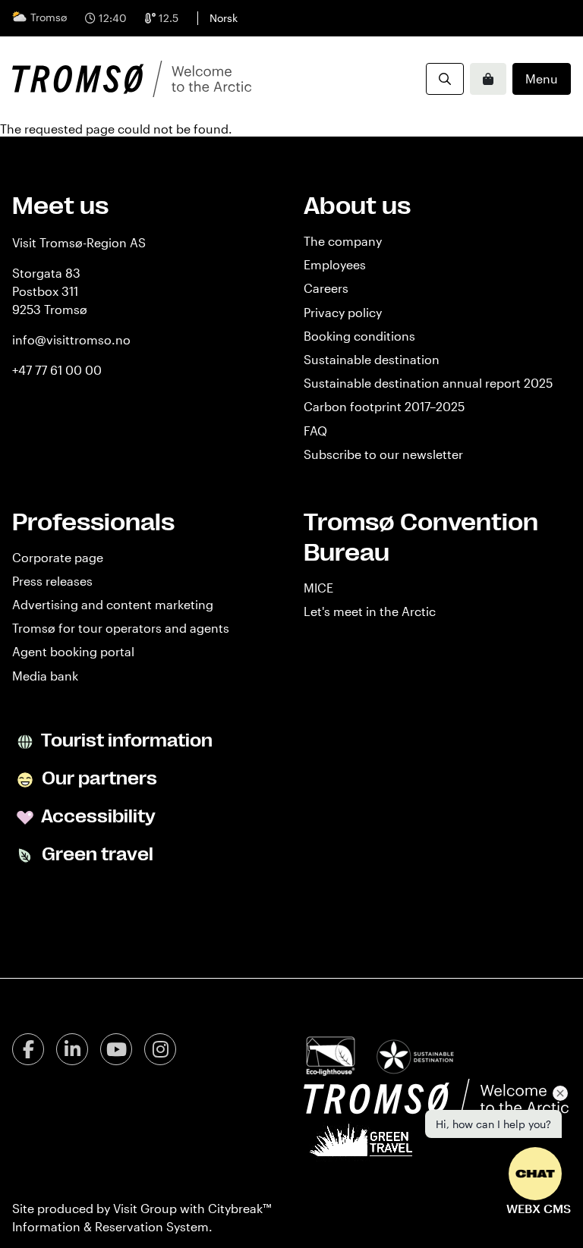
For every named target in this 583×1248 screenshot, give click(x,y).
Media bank (45, 675)
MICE (318, 587)
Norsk (224, 17)
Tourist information (125, 740)
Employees (335, 264)
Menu (541, 78)
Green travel (95, 854)
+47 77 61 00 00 (57, 370)
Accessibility (97, 816)
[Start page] (131, 79)
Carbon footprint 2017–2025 (384, 406)
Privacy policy (343, 312)
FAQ (315, 430)
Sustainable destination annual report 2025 (428, 383)
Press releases (52, 581)
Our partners (97, 778)
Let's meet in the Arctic (370, 611)
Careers (326, 288)
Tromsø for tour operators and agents (120, 628)
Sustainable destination (372, 359)
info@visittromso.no (71, 339)
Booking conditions (359, 336)
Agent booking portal (73, 651)
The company (343, 241)
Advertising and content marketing (112, 604)
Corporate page (57, 557)
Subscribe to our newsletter (383, 454)
